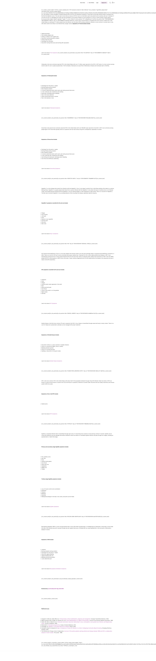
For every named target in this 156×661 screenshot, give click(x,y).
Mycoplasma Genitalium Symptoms (58, 568)
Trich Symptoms (53, 52)
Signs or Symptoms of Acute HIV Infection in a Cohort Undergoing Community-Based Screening (79, 628)
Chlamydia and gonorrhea (54, 625)
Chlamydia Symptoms (55, 108)
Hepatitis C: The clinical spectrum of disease (58, 626)
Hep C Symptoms (54, 233)
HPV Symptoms (53, 413)
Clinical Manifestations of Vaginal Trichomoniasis (77, 620)
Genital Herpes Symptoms (56, 361)
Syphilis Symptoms (54, 506)
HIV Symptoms (53, 303)
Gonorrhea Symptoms (55, 168)
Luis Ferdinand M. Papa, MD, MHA (56, 588)
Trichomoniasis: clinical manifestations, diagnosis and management (75, 618)
